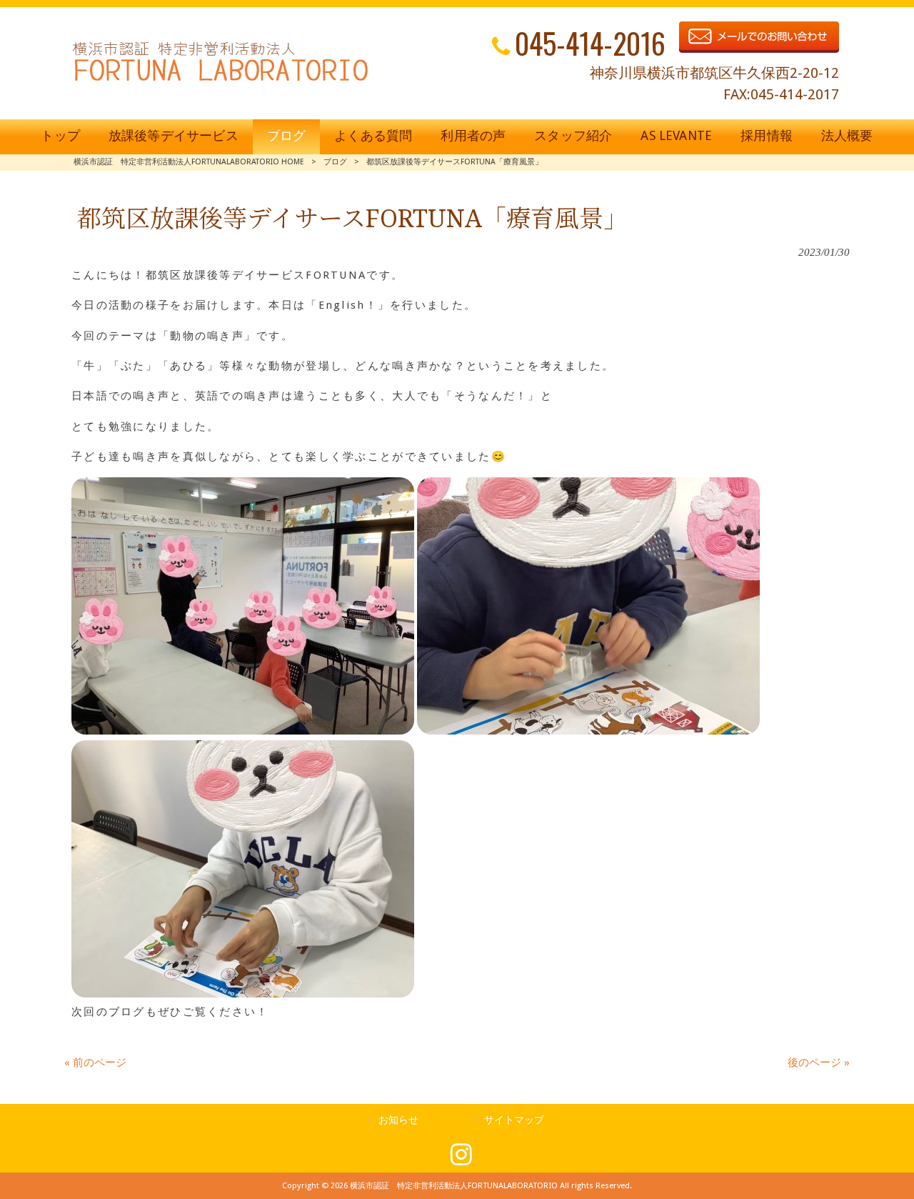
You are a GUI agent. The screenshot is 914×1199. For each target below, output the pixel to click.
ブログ (335, 161)
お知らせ (398, 1119)
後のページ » (819, 1062)
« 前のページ (95, 1062)
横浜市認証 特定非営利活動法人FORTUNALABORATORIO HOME (189, 161)
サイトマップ (514, 1119)
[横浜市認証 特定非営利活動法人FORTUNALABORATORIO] (220, 80)
